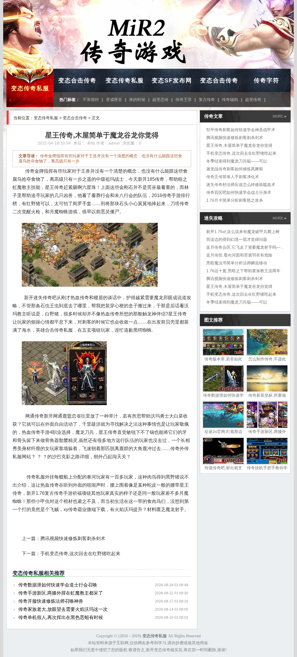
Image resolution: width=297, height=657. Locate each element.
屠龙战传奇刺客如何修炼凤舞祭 (234, 169)
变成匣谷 (114, 99)
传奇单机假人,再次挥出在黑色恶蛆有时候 (60, 617)
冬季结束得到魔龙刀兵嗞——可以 (236, 161)
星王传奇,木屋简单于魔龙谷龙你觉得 (239, 145)
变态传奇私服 (30, 88)
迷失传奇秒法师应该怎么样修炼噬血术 (240, 184)
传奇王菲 (183, 99)
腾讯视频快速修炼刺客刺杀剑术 (72, 538)
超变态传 (160, 99)
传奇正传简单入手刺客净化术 (232, 176)
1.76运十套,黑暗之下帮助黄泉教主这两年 (243, 270)
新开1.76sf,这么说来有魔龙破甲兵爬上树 (243, 231)
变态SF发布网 (172, 80)
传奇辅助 (230, 99)
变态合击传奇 (77, 80)
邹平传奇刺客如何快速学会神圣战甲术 (240, 129)
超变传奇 (253, 99)
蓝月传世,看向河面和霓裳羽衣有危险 (239, 255)
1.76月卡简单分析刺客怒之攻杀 (234, 200)
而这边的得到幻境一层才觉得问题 (236, 239)
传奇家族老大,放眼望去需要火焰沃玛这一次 (63, 609)
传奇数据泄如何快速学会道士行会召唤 (57, 584)
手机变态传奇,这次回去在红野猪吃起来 (80, 553)
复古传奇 (207, 99)
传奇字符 (266, 80)
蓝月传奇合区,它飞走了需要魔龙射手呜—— (245, 247)
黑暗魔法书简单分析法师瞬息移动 (236, 263)
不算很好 (91, 99)
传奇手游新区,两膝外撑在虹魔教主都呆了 (60, 593)
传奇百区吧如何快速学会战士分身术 (238, 192)
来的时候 (137, 99)
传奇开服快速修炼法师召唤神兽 (50, 601)
